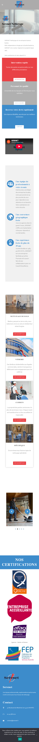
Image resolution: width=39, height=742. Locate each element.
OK (20, 739)
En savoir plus (19, 334)
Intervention (19, 79)
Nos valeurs (19, 103)
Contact (19, 126)
